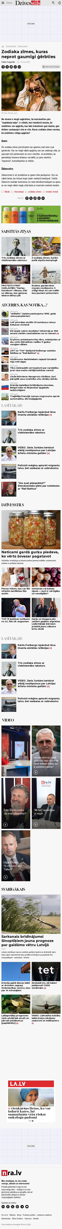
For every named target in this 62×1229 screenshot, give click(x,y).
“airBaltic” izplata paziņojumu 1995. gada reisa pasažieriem (33, 314)
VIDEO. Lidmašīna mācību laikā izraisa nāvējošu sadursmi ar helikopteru (46, 1018)
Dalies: (20, 198)
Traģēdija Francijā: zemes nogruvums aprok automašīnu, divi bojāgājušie (35, 397)
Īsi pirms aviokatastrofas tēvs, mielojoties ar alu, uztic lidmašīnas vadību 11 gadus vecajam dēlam (35, 342)
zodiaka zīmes (33, 191)
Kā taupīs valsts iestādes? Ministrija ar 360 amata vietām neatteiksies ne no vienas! (34, 332)
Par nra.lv (4, 1215)
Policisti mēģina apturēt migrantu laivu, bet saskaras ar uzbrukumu (39, 467)
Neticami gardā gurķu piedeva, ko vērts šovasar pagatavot (30, 554)
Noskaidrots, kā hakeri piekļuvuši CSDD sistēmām (44, 985)
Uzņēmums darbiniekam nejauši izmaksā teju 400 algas (33, 360)
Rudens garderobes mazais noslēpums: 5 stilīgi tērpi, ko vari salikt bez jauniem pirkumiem (45, 289)
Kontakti (36, 1219)
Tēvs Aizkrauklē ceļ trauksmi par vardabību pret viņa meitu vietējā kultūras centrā (34, 369)
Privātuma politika (29, 1215)
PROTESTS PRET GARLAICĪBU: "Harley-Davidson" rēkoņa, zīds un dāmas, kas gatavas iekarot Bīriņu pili (14, 290)
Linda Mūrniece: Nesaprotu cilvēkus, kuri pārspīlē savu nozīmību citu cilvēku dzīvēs (34, 377)
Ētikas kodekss (17, 1219)
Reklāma (13, 1215)
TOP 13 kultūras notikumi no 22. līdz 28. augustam (15, 620)
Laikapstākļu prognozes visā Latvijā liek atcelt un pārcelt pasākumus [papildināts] (15, 1019)
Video (8, 720)
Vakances (28, 1219)
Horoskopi (17, 191)
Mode (5, 191)
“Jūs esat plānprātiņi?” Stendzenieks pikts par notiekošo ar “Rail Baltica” (39, 486)
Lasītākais (11, 405)
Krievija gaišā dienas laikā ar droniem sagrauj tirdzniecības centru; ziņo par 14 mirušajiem (15, 987)
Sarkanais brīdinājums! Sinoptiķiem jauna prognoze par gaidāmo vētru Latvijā (27, 940)
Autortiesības (6, 1219)
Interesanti (23, 46)
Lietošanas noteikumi (44, 1215)
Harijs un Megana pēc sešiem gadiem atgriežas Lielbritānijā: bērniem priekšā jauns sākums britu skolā (46, 624)
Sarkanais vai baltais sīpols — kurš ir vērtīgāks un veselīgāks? (46, 591)
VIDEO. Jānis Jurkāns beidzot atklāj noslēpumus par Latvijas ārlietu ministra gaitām (37, 450)
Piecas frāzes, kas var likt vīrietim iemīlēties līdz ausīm (15, 591)
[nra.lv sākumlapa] (9, 3)
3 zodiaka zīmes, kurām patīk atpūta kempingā (45, 259)
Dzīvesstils (11, 46)
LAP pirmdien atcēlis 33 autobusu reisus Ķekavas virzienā (33, 323)
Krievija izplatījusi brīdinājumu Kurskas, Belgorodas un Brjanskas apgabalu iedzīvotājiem (32, 388)
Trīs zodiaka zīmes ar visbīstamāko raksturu (14, 259)
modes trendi (50, 191)
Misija (19, 1215)
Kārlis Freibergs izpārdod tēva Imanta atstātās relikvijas (37, 413)
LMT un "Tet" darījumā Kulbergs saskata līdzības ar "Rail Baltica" (33, 351)
